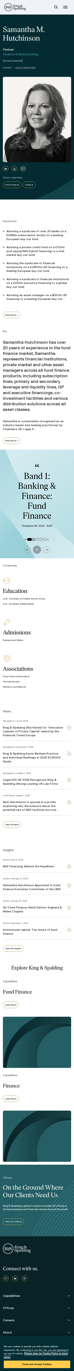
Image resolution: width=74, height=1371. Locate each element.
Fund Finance (12, 185)
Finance (29, 185)
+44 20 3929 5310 (25, 67)
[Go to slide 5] (44, 539)
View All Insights (13, 948)
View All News (12, 824)
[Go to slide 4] (41, 539)
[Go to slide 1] (25, 539)
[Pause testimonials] (37, 549)
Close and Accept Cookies (37, 1364)
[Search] (56, 7)
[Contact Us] (6, 1278)
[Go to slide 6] (47, 539)
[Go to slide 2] (31, 539)
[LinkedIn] (6, 168)
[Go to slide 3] (37, 539)
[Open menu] (65, 7)
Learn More (10, 1005)
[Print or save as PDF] (14, 168)
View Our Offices (13, 1221)
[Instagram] (24, 1278)
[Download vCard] (23, 168)
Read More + (11, 315)
